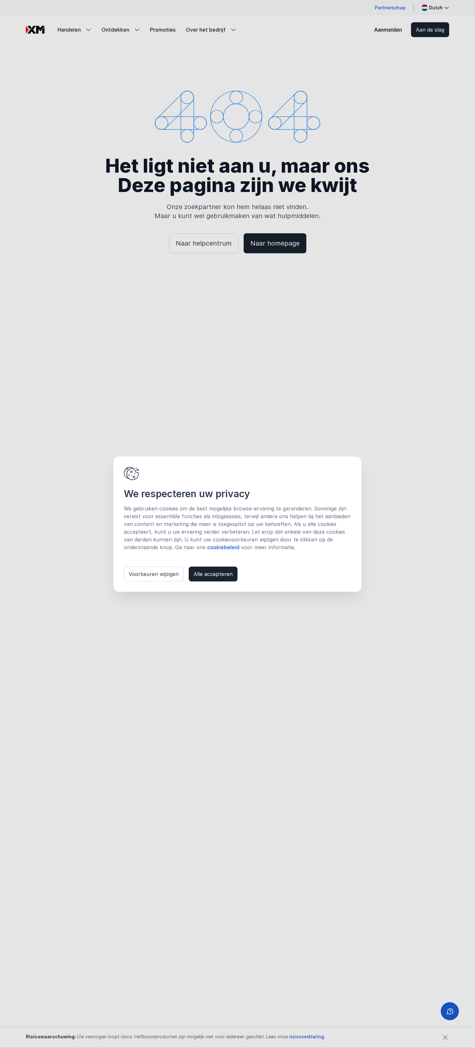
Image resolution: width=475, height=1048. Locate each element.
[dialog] (237, 524)
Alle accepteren (213, 574)
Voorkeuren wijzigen (154, 574)
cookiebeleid (223, 547)
